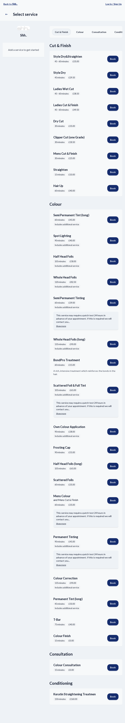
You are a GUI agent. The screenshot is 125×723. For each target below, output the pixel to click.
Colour (80, 32)
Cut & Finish (61, 32)
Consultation (99, 32)
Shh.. (23, 35)
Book (113, 58)
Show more (61, 326)
